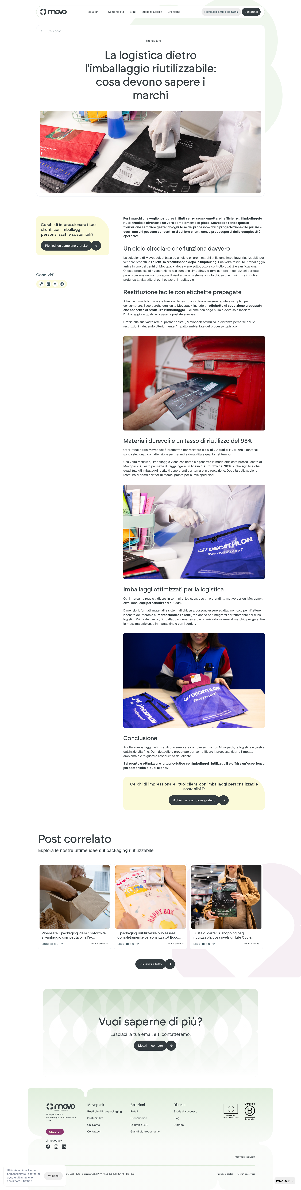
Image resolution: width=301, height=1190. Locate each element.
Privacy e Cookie (225, 1173)
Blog (133, 12)
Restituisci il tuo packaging (104, 1111)
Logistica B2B (139, 1125)
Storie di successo (185, 1111)
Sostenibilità (116, 12)
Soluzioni (137, 1105)
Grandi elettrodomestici (145, 1131)
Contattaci (94, 1131)
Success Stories (151, 12)
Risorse (179, 1105)
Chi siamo (174, 12)
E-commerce (138, 1118)
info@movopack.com (244, 1156)
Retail (134, 1111)
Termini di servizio (246, 1173)
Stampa (179, 1125)
